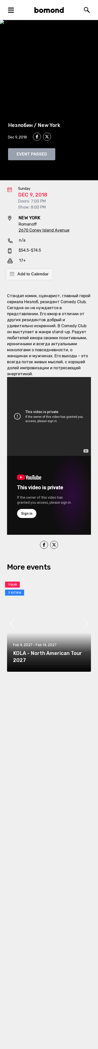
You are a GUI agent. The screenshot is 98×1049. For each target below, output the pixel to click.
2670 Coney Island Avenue (44, 230)
